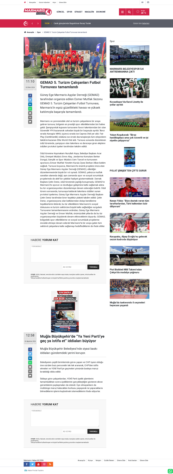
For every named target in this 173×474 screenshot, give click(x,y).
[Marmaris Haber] (38, 12)
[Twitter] (30, 100)
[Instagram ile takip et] (44, 464)
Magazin (89, 12)
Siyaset (78, 12)
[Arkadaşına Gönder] (30, 113)
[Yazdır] (30, 117)
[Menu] (122, 12)
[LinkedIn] (30, 104)
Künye (90, 461)
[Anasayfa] (25, 2)
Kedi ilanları (132, 461)
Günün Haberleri (44, 2)
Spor (69, 12)
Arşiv (54, 2)
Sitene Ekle (62, 2)
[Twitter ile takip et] (32, 464)
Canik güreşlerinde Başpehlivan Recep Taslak (72, 23)
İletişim (98, 461)
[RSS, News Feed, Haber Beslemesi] (50, 464)
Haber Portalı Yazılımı (36, 470)
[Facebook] (30, 96)
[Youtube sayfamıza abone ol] (38, 464)
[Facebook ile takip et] (27, 464)
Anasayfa (81, 461)
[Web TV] (142, 2)
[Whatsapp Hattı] (170, 471)
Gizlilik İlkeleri (109, 461)
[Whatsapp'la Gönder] (30, 109)
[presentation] (32, 23)
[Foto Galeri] (148, 2)
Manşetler (32, 2)
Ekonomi (100, 12)
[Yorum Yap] (30, 122)
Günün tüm (141, 23)
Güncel (60, 12)
